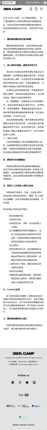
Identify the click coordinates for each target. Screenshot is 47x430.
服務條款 (16, 425)
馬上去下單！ (7, 3)
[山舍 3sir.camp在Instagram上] (20, 384)
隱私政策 (23, 425)
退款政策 (31, 425)
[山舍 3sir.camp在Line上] (34, 384)
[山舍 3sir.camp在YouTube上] (27, 384)
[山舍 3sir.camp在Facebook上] (13, 384)
